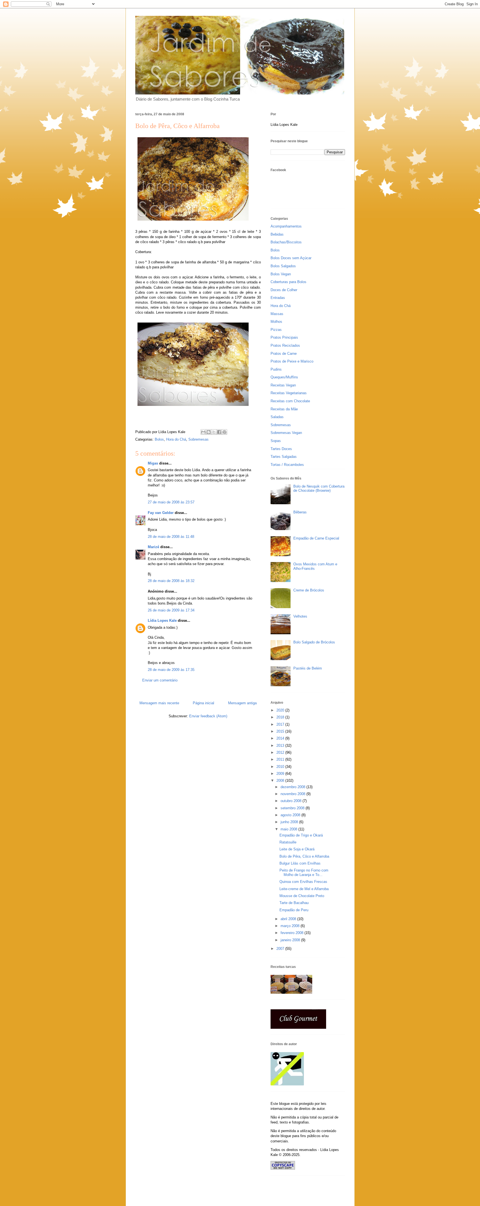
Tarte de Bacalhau (294, 903)
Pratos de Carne (284, 353)
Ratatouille (287, 842)
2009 (280, 773)
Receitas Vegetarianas (289, 393)
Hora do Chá (176, 439)
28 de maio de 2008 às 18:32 (171, 581)
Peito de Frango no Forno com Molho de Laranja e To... (303, 872)
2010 (280, 767)
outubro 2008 (291, 801)
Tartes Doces (281, 449)
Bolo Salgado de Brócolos (314, 642)
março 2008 (291, 926)
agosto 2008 (291, 815)
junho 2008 (290, 822)
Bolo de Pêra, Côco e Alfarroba (304, 856)
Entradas (278, 298)
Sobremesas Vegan (286, 433)
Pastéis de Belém (307, 668)
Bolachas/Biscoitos (286, 242)
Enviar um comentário (160, 680)
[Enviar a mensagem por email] (203, 432)
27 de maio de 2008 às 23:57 (171, 502)
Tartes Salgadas (284, 457)
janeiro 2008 (291, 940)
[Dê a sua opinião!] (208, 432)
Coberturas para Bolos (288, 282)
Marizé (153, 547)
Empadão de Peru (293, 910)
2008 (280, 780)
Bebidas (277, 234)
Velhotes (300, 616)
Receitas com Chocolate (290, 401)
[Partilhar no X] (214, 432)
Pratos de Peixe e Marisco (292, 361)
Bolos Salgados (283, 266)
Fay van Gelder (161, 513)
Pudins (276, 369)
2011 (280, 759)
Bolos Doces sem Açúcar (291, 258)
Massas (277, 314)
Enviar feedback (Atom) (208, 716)
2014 (280, 738)
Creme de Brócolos (308, 590)
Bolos (159, 439)
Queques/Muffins (284, 377)
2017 (280, 724)
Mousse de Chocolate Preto (301, 896)
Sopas (276, 441)
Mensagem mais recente (159, 703)
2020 (280, 710)
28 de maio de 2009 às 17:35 (171, 670)
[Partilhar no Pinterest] (224, 432)
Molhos (276, 321)
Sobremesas (198, 439)
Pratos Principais (284, 337)
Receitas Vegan (283, 385)
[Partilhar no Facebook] (219, 432)
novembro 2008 (293, 794)
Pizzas (276, 330)
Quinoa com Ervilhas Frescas (303, 882)
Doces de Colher (284, 290)
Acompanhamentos (286, 226)
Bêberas (300, 512)
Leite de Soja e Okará (296, 849)
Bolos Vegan (281, 274)
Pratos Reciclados (285, 345)
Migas (153, 463)
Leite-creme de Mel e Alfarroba (304, 889)
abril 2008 (289, 919)
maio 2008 (289, 829)
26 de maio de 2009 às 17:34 (171, 610)
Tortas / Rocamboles (287, 465)
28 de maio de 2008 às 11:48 (171, 537)
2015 (280, 731)
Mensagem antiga (242, 703)
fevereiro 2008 (292, 933)
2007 (280, 949)
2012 (280, 752)
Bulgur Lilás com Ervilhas (300, 863)
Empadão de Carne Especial (316, 538)
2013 (280, 745)
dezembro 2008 (293, 787)
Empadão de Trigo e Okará (301, 835)
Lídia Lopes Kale (162, 620)
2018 (280, 717)
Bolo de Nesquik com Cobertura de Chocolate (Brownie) (318, 488)
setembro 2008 (293, 808)
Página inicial (203, 703)
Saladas (277, 417)
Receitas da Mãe (284, 409)
